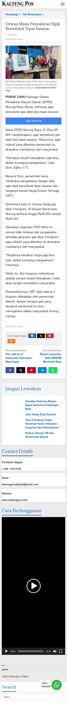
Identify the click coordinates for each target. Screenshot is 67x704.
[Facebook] (32, 336)
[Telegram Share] (42, 370)
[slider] (30, 651)
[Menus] (62, 4)
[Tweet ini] (20, 370)
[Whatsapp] (52, 370)
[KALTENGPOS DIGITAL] (18, 3)
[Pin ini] (31, 370)
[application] (33, 586)
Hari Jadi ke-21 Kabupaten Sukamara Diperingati (19, 355)
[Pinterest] (50, 336)
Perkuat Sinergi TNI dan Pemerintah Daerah (39, 434)
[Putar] (6, 651)
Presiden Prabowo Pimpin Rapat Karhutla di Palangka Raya (41, 404)
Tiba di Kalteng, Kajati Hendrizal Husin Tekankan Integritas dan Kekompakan (42, 423)
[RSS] (11, 341)
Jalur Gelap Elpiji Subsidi (40, 414)
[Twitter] (41, 336)
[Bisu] (55, 651)
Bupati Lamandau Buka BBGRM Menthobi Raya (50, 355)
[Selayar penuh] (60, 651)
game (5, 669)
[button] (33, 586)
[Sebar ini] (10, 370)
